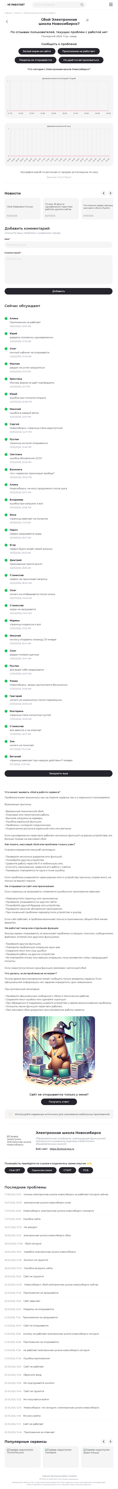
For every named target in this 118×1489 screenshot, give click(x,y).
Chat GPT (14, 1170)
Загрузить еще (58, 773)
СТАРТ (67, 1170)
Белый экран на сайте (37, 51)
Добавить (58, 291)
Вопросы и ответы (59, 1476)
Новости (46, 1476)
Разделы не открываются (35, 60)
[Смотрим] (61, 1457)
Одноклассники (42, 1170)
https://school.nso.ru (62, 1149)
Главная (8, 13)
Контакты (72, 1476)
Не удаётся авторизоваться (81, 60)
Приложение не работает (78, 51)
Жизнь (18, 13)
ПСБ (85, 1170)
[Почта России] (23, 1457)
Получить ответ (59, 1101)
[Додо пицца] (99, 1457)
